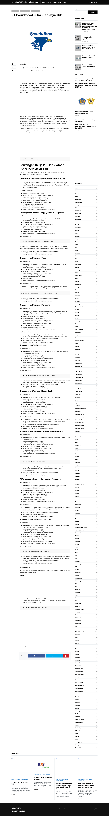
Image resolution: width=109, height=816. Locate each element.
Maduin (77, 493)
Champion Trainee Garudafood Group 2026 (39, 70)
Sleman (77, 646)
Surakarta (77, 705)
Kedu (76, 442)
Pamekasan (78, 589)
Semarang (77, 634)
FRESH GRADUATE (79, 340)
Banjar (76, 222)
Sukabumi (77, 657)
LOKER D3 (77, 479)
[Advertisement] (47, 76)
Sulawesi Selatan (79, 668)
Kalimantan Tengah (80, 419)
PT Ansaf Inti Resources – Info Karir (39, 551)
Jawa (76, 386)
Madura (77, 496)
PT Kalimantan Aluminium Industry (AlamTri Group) (43, 293)
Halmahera (78, 354)
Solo (76, 648)
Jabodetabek (78, 363)
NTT (76, 558)
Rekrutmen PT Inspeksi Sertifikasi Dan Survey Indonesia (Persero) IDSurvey (64, 786)
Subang (77, 654)
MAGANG (77, 499)
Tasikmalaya (78, 728)
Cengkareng (78, 284)
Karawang (77, 434)
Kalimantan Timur (79, 422)
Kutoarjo (77, 468)
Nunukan (77, 561)
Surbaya (77, 708)
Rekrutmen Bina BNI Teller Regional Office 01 (89, 56)
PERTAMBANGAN (79, 609)
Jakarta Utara (78, 383)
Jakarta (77, 369)
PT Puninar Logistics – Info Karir (38, 607)
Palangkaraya (78, 578)
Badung (77, 205)
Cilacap (77, 309)
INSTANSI (77, 360)
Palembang (78, 581)
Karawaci (77, 431)
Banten (77, 230)
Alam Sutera (78, 191)
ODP (76, 566)
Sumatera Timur (79, 688)
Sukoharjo (77, 660)
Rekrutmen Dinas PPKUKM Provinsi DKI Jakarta (42, 375)
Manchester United (79, 530)
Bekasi (76, 250)
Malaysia (77, 513)
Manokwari (78, 533)
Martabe (77, 535)
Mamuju (77, 521)
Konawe (77, 456)
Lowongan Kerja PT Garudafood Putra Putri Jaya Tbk (40, 68)
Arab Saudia (78, 199)
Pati (76, 600)
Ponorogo (77, 612)
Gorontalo (77, 349)
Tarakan (77, 725)
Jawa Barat (78, 388)
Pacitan (77, 569)
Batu (76, 247)
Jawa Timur (78, 394)
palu (76, 586)
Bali (76, 207)
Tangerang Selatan (79, 719)
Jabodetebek (78, 366)
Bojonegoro (78, 264)
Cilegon (77, 312)
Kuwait (77, 470)
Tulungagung (78, 742)
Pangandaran (78, 592)
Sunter (77, 699)
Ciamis (77, 289)
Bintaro (77, 256)
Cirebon (77, 318)
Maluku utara (78, 518)
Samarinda (78, 629)
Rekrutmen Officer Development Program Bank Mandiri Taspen (88, 47)
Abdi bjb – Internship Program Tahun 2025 (41, 241)
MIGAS (77, 544)
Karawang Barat (79, 436)
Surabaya (77, 702)
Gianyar (77, 346)
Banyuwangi (78, 241)
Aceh (76, 188)
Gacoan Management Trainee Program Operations (88, 37)
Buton (76, 278)
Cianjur (77, 292)
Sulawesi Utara (78, 677)
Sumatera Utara (79, 691)
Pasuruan (77, 598)
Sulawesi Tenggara (79, 674)
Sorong (77, 651)
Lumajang (77, 487)
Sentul (76, 637)
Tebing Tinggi (78, 730)
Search (77, 9)
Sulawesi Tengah (79, 671)
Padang (77, 575)
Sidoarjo (77, 643)
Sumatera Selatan (79, 685)
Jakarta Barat (78, 371)
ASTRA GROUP (78, 202)
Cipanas (77, 315)
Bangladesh (78, 219)
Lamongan (77, 473)
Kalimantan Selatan (80, 417)
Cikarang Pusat (79, 306)
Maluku (77, 516)
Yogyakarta (78, 747)
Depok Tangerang (79, 329)
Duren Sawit (78, 337)
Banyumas (77, 239)
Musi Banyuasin (79, 549)
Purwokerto (78, 623)
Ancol (76, 196)
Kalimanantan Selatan (80, 408)
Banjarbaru (78, 224)
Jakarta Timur (78, 380)
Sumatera (77, 679)
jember (77, 400)
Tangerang (78, 716)
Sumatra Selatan (79, 694)
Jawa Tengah (78, 391)
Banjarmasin (78, 227)
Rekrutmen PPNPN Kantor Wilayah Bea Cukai (84, 112)
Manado (77, 524)
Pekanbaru (78, 606)
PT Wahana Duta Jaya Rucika (37, 461)
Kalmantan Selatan (79, 428)
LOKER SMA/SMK (15, 10)
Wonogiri (77, 744)
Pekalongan (78, 603)
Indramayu (78, 357)
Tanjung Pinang (79, 722)
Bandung (77, 216)
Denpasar (77, 323)
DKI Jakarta (78, 332)
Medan (77, 538)
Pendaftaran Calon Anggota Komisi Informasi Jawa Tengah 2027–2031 (86, 85)
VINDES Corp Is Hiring (35, 159)
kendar (77, 448)
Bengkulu (77, 253)
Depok (76, 326)
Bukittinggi (78, 270)
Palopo (77, 583)
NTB (76, 555)
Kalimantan (78, 411)
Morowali (77, 547)
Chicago (77, 287)
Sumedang (78, 696)
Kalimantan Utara (79, 425)
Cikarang (77, 304)
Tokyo (76, 739)
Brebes (77, 267)
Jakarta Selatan (79, 377)
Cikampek (77, 301)
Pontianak (77, 614)
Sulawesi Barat (78, 665)
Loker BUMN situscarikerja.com (26, 2)
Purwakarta (78, 620)
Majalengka (78, 504)
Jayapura (77, 397)
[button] (12, 2)
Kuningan (77, 462)
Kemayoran (78, 445)
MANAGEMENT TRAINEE (25, 10)
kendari (77, 451)
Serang (77, 640)
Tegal (76, 733)
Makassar (77, 507)
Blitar (76, 258)
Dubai (76, 335)
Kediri (76, 439)
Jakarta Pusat (78, 374)
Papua (76, 595)
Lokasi (65, 808)
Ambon (77, 193)
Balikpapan (78, 210)
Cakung (77, 281)
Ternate (77, 736)
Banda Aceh (78, 213)
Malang (77, 510)
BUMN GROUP (78, 275)
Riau (76, 626)
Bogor (76, 261)
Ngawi (76, 552)
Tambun (77, 713)
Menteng (77, 541)
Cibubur (77, 298)
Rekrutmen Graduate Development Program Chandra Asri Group (86, 785)
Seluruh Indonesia (35, 10)
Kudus (76, 459)
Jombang (77, 405)
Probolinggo (78, 617)
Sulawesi (77, 663)
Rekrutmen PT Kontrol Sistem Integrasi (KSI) (88, 65)
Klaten (76, 453)
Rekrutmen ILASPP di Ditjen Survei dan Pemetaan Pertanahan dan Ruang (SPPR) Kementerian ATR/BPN (89, 26)
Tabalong (77, 711)
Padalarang (78, 572)
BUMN (76, 272)
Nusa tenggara (78, 564)
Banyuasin (77, 236)
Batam (76, 244)
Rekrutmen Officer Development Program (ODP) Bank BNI (85, 126)
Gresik (76, 352)
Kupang (77, 465)
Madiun (77, 490)
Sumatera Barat (79, 682)
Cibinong (77, 295)
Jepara (77, 403)
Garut (76, 343)
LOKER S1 (77, 482)
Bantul (76, 233)
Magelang (77, 501)
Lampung (77, 476)
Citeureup (77, 321)
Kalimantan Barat (79, 414)
